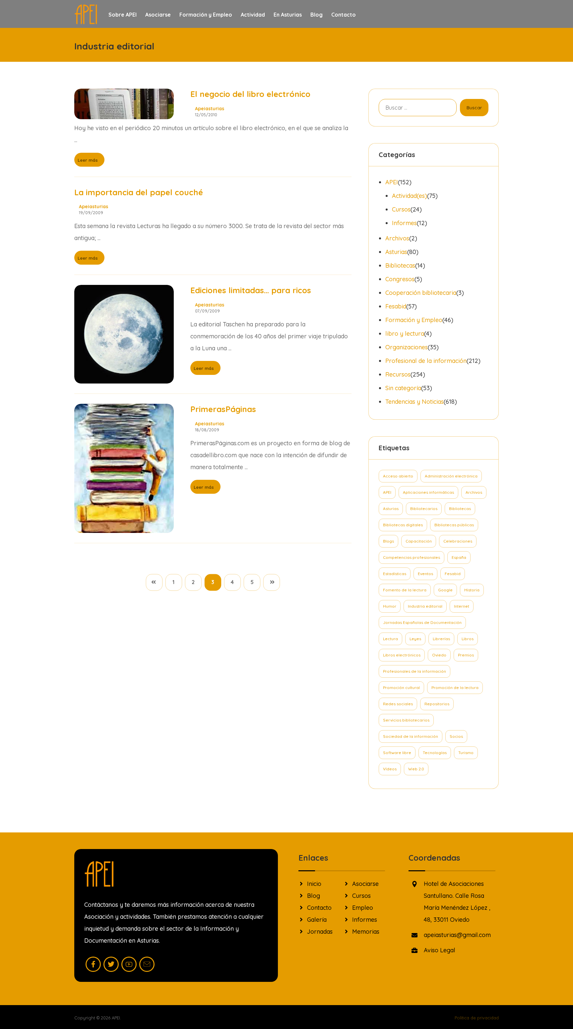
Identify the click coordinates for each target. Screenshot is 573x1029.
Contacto (319, 907)
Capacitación (419, 541)
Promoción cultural (401, 687)
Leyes (415, 638)
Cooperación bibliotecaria (420, 293)
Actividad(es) (409, 196)
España (459, 557)
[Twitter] (111, 964)
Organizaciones (406, 347)
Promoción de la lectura (454, 687)
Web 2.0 (416, 768)
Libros (468, 638)
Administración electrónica (451, 475)
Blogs (388, 541)
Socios (456, 736)
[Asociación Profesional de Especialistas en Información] (85, 14)
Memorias (365, 931)
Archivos (397, 238)
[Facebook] (93, 964)
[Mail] (147, 964)
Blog (313, 896)
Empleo (362, 907)
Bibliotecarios (423, 508)
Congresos (399, 279)
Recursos (398, 374)
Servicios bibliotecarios (406, 720)
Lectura (390, 638)
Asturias (396, 252)
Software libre (397, 752)
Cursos (401, 209)
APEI (391, 182)
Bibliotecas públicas (454, 524)
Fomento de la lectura (404, 589)
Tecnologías (435, 752)
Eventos (425, 573)
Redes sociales (398, 703)
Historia (471, 589)
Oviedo (439, 654)
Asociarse (365, 884)
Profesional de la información (426, 361)
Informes (404, 223)
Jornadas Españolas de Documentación (422, 622)
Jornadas (320, 931)
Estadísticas (394, 573)
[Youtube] (129, 964)
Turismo (466, 752)
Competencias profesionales (411, 557)
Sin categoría (403, 388)
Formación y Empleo (413, 320)
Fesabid (395, 306)
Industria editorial (425, 606)
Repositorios (436, 703)
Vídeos (390, 768)
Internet (461, 606)
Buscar (474, 108)
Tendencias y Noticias (414, 401)
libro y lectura (404, 333)
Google (445, 589)
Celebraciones (457, 541)
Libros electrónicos (401, 654)
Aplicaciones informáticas (428, 492)
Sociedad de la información (410, 736)
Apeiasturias (209, 109)
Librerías (441, 638)
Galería (317, 919)
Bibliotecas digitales (403, 524)
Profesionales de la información (414, 671)
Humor (389, 606)
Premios (466, 654)
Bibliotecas (400, 265)
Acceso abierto (398, 475)
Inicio (314, 884)
